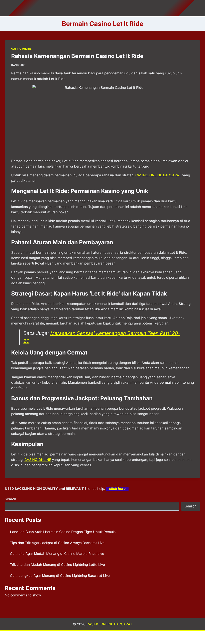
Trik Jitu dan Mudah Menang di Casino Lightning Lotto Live (57, 565)
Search (10, 499)
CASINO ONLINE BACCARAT (109, 624)
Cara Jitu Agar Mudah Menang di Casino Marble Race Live (57, 554)
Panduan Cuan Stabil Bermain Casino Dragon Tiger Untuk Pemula (63, 532)
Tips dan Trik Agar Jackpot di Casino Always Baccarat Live (57, 543)
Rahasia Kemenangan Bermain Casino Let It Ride (77, 56)
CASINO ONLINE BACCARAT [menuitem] (158, 175)
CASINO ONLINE (21, 48)
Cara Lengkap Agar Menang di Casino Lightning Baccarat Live (60, 576)
